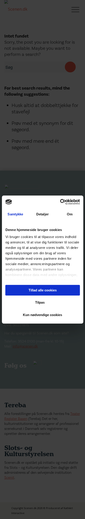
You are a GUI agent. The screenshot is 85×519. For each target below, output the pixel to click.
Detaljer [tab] (42, 214)
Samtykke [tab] (15, 214)
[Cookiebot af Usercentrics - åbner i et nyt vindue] (60, 202)
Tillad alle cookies (43, 290)
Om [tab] (70, 214)
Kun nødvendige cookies (42, 315)
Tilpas (40, 302)
